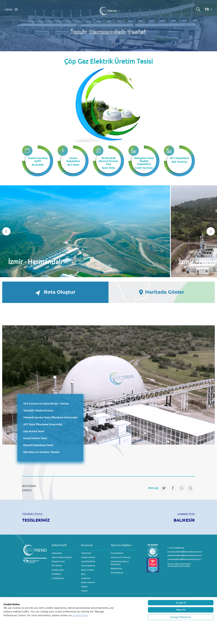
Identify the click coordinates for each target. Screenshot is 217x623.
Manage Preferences (180, 617)
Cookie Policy (80, 615)
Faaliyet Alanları (88, 557)
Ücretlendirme (117, 572)
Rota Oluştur (59, 292)
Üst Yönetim (57, 565)
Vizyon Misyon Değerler (62, 557)
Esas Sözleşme (117, 553)
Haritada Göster (164, 292)
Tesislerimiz (86, 553)
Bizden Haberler (88, 582)
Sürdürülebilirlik (88, 561)
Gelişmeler (85, 578)
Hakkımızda (57, 553)
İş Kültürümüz (57, 578)
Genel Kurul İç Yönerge (120, 557)
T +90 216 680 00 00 (176, 548)
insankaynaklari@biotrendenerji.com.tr (184, 559)
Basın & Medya (87, 569)
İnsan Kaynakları (88, 565)
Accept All (181, 602)
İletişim (84, 590)
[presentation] (6, 231)
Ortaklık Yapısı (58, 569)
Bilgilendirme (116, 568)
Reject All (180, 609)
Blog (83, 574)
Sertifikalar (56, 574)
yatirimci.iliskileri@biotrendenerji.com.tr (185, 555)
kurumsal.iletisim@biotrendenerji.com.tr (185, 551)
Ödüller (84, 586)
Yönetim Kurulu (58, 561)
